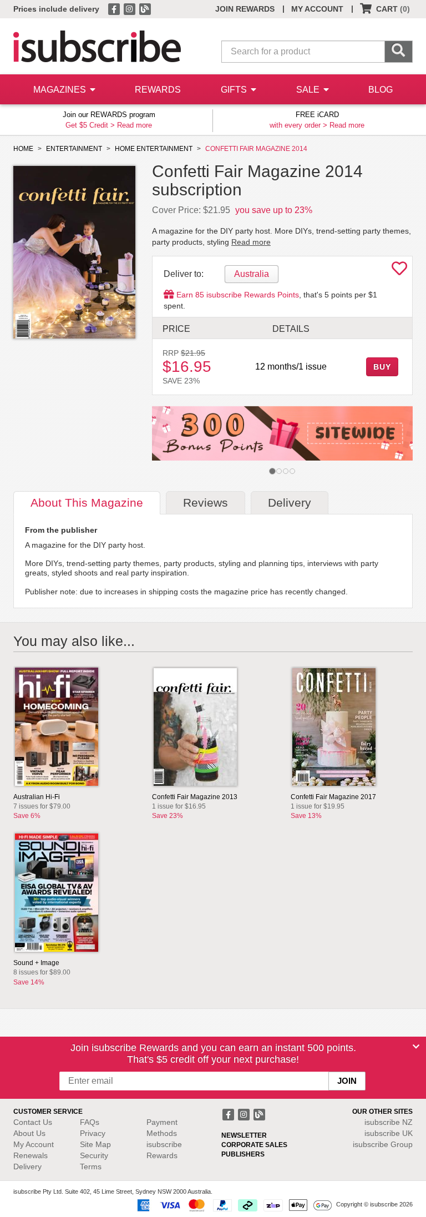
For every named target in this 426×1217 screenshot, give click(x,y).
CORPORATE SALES (254, 1145)
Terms (91, 1166)
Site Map (95, 1144)
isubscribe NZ (388, 1122)
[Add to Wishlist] (399, 271)
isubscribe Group (383, 1144)
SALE (309, 89)
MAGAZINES (60, 89)
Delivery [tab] (289, 502)
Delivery (27, 1166)
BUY (382, 366)
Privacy (92, 1133)
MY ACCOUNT (317, 8)
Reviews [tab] (205, 502)
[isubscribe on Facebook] (115, 8)
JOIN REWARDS (245, 8)
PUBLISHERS (243, 1154)
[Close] (416, 1047)
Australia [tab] (251, 274)
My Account (33, 1144)
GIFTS (235, 89)
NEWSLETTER (244, 1135)
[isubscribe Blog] (144, 8)
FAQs (89, 1122)
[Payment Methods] (232, 1204)
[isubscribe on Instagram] (130, 8)
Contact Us (32, 1122)
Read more (134, 125)
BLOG (380, 89)
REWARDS (158, 89)
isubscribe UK (388, 1133)
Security (94, 1155)
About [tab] (87, 502)
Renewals (30, 1155)
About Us (29, 1133)
